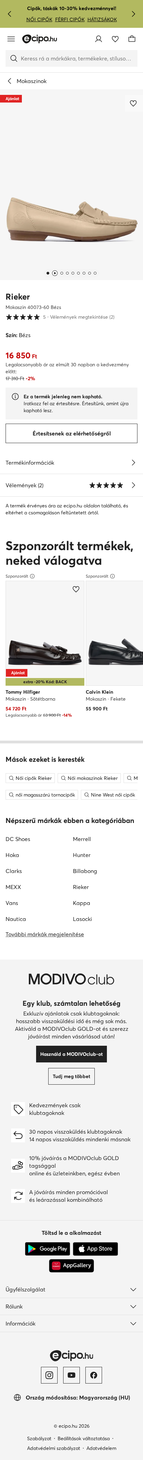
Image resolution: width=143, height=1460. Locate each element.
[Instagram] (49, 1375)
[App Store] (95, 1249)
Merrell (82, 838)
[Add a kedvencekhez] (134, 103)
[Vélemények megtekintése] (133, 485)
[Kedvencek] (115, 39)
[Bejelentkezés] (98, 39)
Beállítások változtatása (84, 1438)
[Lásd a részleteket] (133, 462)
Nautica (16, 918)
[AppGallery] (71, 1266)
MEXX (13, 886)
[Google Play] (47, 1249)
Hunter (82, 854)
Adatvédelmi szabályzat (53, 1448)
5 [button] (60, 316)
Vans (12, 902)
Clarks (14, 870)
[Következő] (133, 14)
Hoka (12, 854)
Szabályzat (39, 1438)
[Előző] (9, 14)
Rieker (18, 297)
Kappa (81, 902)
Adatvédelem (101, 1448)
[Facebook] (93, 1375)
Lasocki (82, 918)
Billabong (85, 870)
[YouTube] (71, 1375)
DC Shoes (18, 838)
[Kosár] (132, 39)
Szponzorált (17, 576)
